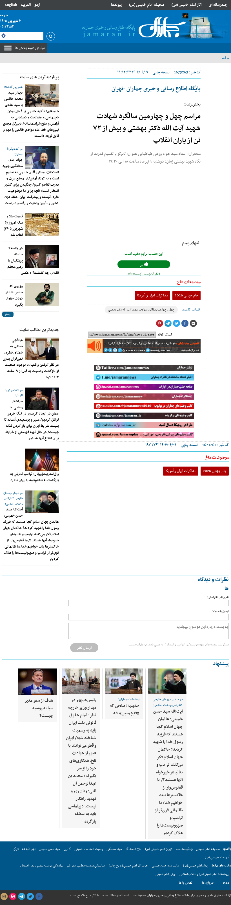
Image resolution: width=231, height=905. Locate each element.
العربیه (26, 5)
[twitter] (30, 897)
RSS (226, 883)
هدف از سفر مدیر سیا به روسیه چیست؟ (38, 708)
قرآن (16, 849)
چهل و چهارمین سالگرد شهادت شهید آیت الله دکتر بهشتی (141, 309)
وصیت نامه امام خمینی (88, 849)
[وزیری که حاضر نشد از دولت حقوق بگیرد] (42, 294)
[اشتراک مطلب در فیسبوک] (185, 323)
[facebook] (39, 897)
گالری (67, 849)
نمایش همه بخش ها (30, 48)
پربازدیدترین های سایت (39, 77)
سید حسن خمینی (49, 849)
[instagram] (4, 897)
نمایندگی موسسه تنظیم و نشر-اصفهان (41, 865)
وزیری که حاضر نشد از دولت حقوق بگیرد (14, 295)
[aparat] (13, 897)
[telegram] (21, 897)
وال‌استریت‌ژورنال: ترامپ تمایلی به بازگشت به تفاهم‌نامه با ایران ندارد (34, 477)
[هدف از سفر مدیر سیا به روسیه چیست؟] (37, 681)
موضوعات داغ (189, 282)
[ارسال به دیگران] (193, 323)
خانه (225, 58)
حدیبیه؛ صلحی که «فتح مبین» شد (124, 709)
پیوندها (116, 5)
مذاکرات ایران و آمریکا (152, 295)
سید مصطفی (114, 849)
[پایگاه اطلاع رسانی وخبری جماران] (133, 27)
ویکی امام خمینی (166, 874)
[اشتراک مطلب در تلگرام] (168, 323)
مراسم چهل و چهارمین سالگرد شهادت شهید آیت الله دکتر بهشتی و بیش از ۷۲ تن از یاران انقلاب (147, 129)
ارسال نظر (84, 647)
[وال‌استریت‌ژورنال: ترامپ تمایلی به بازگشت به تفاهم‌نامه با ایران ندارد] (42, 460)
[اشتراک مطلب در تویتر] (176, 323)
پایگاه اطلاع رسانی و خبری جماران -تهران (156, 89)
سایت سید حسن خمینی (165, 865)
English (11, 5)
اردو (37, 5)
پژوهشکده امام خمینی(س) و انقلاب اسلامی (204, 874)
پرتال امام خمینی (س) (195, 865)
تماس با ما (185, 883)
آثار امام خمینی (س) (187, 5)
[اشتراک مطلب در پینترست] (159, 323)
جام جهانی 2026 (186, 295)
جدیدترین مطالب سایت (39, 330)
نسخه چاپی (161, 72)
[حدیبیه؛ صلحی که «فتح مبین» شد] (124, 681)
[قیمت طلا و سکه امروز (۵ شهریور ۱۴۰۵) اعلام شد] (42, 224)
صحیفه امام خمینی (208, 849)
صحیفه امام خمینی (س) (146, 5)
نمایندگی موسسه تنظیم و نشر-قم (86, 865)
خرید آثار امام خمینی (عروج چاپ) (128, 865)
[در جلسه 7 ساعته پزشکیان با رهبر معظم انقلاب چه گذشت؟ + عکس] (42, 256)
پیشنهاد (221, 663)
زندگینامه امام (184, 849)
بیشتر (8, 314)
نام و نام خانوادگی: (218, 597)
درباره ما (208, 883)
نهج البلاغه (28, 849)
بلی (142, 264)
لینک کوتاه (164, 335)
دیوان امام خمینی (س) (158, 849)
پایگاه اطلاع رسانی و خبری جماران (167, 895)
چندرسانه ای (218, 5)
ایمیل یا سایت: (220, 611)
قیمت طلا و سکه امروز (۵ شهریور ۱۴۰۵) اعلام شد (13, 225)
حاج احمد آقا (134, 849)
